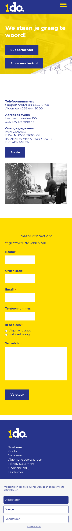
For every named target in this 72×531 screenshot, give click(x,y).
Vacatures (15, 455)
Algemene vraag (20, 330)
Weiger (10, 509)
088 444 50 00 (32, 108)
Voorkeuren (12, 519)
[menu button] (63, 7)
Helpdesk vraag (19, 334)
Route (15, 152)
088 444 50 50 (38, 105)
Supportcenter (21, 49)
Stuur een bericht (24, 63)
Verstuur (17, 394)
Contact (14, 451)
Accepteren (12, 500)
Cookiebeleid (34, 527)
